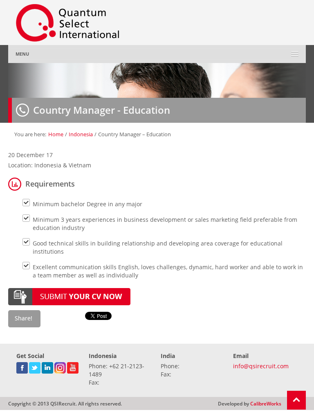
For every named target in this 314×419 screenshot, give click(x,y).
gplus (60, 366)
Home (55, 134)
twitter (34, 366)
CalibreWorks (265, 403)
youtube (72, 366)
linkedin (47, 366)
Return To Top (296, 400)
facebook (22, 366)
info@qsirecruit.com (261, 366)
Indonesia (81, 134)
